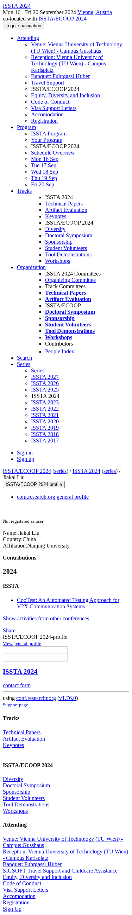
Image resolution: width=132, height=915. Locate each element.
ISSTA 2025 (45, 390)
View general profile (22, 643)
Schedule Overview (53, 153)
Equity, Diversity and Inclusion (65, 95)
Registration (44, 121)
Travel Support (47, 83)
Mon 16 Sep (44, 159)
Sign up (25, 459)
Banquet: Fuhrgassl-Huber (60, 76)
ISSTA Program (49, 134)
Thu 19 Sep (44, 178)
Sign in (25, 453)
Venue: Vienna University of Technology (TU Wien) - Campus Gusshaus (76, 47)
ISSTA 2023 (45, 402)
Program (26, 127)
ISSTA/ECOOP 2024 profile (34, 484)
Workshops (57, 261)
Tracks (24, 191)
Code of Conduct (50, 102)
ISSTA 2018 (45, 434)
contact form (17, 685)
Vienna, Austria (94, 12)
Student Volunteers (66, 248)
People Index (59, 351)
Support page (15, 704)
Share (9, 630)
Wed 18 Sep (44, 172)
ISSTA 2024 (86, 471)
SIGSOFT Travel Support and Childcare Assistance (60, 871)
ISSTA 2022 (45, 409)
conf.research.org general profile (53, 497)
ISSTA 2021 (45, 415)
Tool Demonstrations (68, 254)
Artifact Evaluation (66, 210)
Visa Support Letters (53, 108)
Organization (31, 267)
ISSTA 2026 (45, 383)
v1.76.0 (67, 698)
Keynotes (55, 216)
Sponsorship (59, 242)
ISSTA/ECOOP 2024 (62, 19)
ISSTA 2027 (45, 377)
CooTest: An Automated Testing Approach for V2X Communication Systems (68, 603)
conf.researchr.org (36, 698)
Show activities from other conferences (46, 618)
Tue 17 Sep (43, 165)
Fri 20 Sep (42, 184)
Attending (28, 38)
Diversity (55, 229)
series (60, 471)
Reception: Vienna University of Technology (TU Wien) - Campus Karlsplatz (68, 63)
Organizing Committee (70, 280)
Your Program (46, 140)
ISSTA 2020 (45, 421)
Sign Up (12, 909)
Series (37, 370)
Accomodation (47, 114)
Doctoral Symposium (68, 235)
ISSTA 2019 (45, 428)
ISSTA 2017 (45, 441)
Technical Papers (64, 204)
